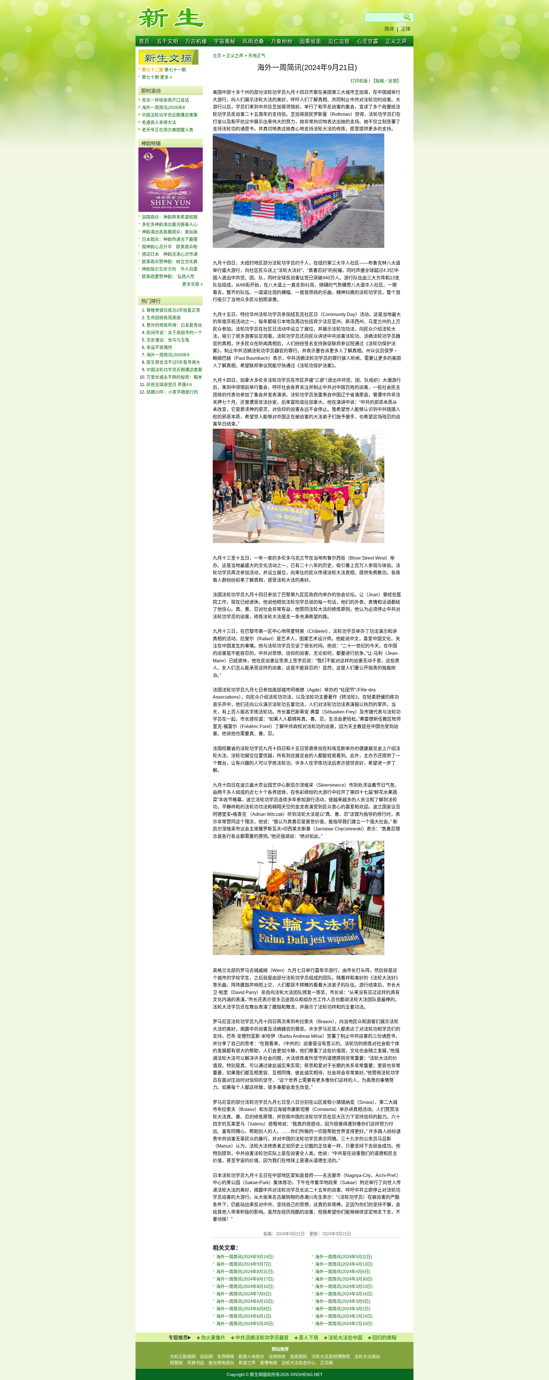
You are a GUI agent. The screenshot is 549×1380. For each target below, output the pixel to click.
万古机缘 (196, 41)
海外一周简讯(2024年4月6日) (342, 1271)
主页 (217, 55)
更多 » (166, 77)
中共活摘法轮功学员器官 (262, 1338)
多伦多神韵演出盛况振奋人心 (170, 224)
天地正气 (256, 55)
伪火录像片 (213, 1338)
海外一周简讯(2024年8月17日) (245, 1278)
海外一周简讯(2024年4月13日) (344, 1264)
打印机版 (359, 80)
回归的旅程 (384, 1338)
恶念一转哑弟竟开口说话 (165, 100)
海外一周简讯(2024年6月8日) (243, 1308)
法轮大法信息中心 (298, 1362)
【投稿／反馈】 (386, 80)
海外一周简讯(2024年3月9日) (342, 1301)
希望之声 (247, 1362)
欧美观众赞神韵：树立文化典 (170, 261)
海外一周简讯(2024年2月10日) (344, 1323)
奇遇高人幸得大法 (159, 122)
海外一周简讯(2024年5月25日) (245, 1323)
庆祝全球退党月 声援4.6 (169, 384)
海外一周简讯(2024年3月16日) (344, 1293)
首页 (144, 41)
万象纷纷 (282, 41)
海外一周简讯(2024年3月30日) (344, 1278)
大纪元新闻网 (183, 1356)
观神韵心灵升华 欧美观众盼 (170, 246)
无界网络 (225, 1356)
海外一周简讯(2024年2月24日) (344, 1316)
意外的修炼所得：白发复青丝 (174, 325)
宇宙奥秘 (225, 41)
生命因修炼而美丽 (163, 317)
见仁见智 (339, 41)
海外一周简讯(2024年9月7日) (243, 1264)
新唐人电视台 (251, 1356)
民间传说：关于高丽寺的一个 (174, 332)
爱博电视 (268, 1362)
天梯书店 (195, 1362)
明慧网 (176, 1362)
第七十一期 (175, 69)
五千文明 (167, 41)
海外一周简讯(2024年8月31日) (245, 1271)
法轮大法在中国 (345, 1338)
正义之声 (396, 41)
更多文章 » (192, 284)
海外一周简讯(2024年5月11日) (343, 1256)
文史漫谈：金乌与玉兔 (167, 339)
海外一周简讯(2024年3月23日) (344, 1286)
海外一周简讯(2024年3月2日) (342, 1308)
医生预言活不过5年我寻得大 (173, 362)
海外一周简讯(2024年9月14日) (245, 1256)
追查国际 (298, 1356)
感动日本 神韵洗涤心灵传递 (170, 254)
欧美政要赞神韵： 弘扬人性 (168, 276)
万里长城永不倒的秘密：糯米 (174, 377)
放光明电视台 (221, 1362)
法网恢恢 (277, 1356)
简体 (389, 29)
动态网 (206, 1356)
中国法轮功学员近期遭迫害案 (170, 114)
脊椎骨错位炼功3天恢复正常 (173, 310)
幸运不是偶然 (159, 347)
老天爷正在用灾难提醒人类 (167, 129)
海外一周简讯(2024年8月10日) (245, 1286)
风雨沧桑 (253, 41)
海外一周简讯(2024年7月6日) (243, 1293)
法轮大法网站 (367, 1356)
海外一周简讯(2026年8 (163, 107)
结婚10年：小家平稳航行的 (172, 391)
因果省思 (310, 41)
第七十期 (151, 77)
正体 (406, 29)
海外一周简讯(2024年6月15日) (245, 1301)
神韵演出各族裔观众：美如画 (170, 231)
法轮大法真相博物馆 (330, 1356)
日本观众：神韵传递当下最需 (170, 239)
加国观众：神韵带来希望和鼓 (170, 216)
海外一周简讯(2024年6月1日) (243, 1316)
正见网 (326, 1362)
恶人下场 (308, 1338)
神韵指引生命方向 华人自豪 (170, 269)
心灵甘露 (368, 41)
